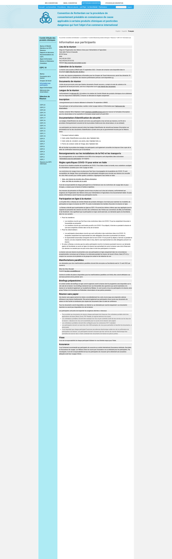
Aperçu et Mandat (45, 46)
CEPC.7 (42, 144)
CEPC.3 (42, 154)
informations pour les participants (70, 159)
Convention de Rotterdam (72, 37)
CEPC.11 (42, 133)
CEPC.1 (42, 159)
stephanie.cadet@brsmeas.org (94, 112)
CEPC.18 (42, 115)
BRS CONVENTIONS (51, 3)
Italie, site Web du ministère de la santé (74, 181)
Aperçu (42, 74)
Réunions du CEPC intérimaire (46, 163)
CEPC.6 (42, 146)
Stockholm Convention (114, 3)
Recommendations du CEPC (47, 56)
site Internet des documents (107, 86)
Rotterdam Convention (91, 3)
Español (124, 31)
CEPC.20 (42, 110)
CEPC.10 (42, 136)
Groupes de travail (45, 81)
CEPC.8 (42, 141)
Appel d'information (46, 88)
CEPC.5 (42, 149)
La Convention (84, 37)
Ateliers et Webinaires (47, 61)
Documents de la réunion (45, 77)
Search (129, 7)
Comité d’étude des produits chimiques (99, 37)
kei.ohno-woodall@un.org (72, 271)
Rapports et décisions (47, 52)
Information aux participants (45, 84)
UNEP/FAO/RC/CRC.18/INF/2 (75, 72)
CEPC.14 (42, 126)
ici (113, 77)
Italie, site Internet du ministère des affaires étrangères (79, 179)
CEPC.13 (42, 128)
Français (131, 31)
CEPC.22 (42, 105)
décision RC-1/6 (76, 93)
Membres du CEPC (46, 48)
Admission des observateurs (44, 91)
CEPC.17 (42, 118)
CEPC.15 (42, 123)
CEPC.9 (42, 139)
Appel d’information (46, 59)
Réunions (43, 50)
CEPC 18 (119, 37)
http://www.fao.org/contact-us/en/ (75, 63)
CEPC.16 (42, 120)
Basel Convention (70, 3)
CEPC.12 (42, 131)
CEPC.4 (42, 152)
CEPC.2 (42, 157)
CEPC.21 (42, 107)
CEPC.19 (42, 113)
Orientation (43, 63)
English (118, 31)
